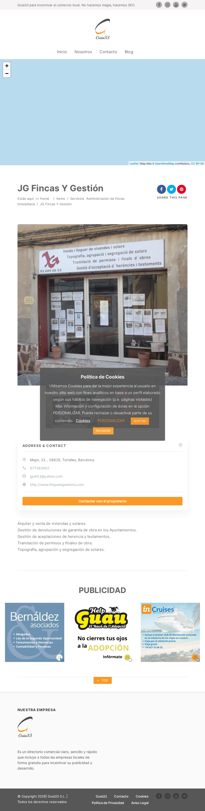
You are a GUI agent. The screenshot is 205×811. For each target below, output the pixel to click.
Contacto (108, 51)
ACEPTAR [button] (140, 421)
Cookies (142, 796)
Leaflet (134, 163)
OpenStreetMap (164, 163)
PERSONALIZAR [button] (111, 420)
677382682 (39, 468)
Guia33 (101, 796)
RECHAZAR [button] (103, 430)
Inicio (62, 51)
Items (60, 199)
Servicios (77, 199)
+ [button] (6, 66)
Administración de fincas (105, 199)
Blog (129, 51)
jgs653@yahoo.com (46, 476)
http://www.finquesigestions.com (57, 484)
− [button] (6, 73)
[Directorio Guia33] (102, 29)
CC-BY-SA (197, 163)
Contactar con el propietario (102, 501)
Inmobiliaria (26, 204)
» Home (43, 199)
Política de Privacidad (108, 803)
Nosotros (83, 51)
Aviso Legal (139, 803)
